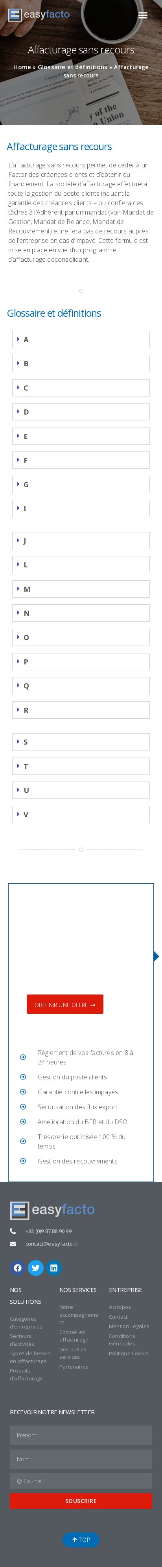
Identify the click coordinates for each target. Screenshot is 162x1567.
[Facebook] (18, 1268)
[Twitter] (36, 1268)
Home (22, 67)
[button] (143, 15)
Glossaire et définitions (73, 67)
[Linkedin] (54, 1268)
